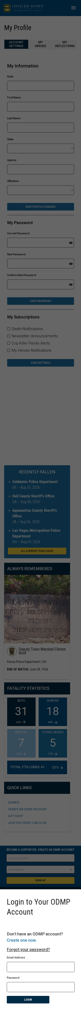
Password (13, 977)
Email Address (16, 957)
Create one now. (22, 940)
